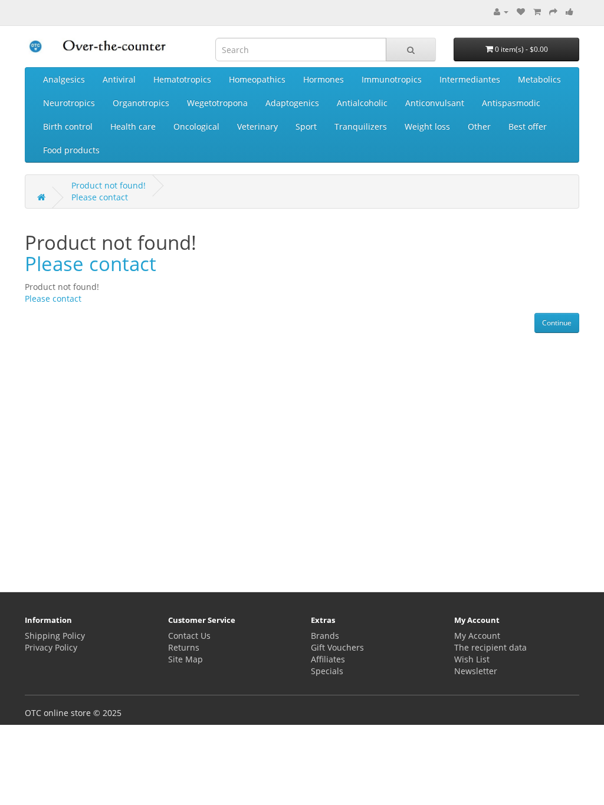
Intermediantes (469, 79)
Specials (327, 671)
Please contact (99, 197)
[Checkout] (553, 11)
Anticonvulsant (434, 102)
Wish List (472, 659)
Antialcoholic (362, 102)
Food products (71, 150)
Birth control (68, 126)
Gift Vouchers (337, 647)
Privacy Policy (51, 647)
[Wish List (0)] (521, 11)
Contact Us (189, 635)
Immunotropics (392, 79)
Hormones (323, 79)
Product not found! (108, 185)
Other (479, 126)
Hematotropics (182, 79)
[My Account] (501, 11)
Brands (325, 635)
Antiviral (119, 79)
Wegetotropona (217, 102)
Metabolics (539, 79)
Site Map (185, 659)
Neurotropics (69, 102)
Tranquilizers (360, 126)
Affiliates (328, 659)
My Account (477, 635)
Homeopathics (257, 79)
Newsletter (475, 671)
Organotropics (141, 102)
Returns (183, 647)
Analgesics (64, 79)
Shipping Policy (55, 635)
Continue (557, 323)
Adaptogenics (292, 102)
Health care (133, 126)
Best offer (527, 126)
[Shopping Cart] (537, 11)
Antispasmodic (511, 102)
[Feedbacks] (569, 11)
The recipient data (490, 647)
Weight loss (427, 126)
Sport (306, 126)
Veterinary (257, 126)
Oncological (196, 126)
